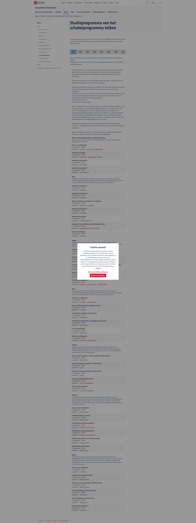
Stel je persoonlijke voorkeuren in (98, 272)
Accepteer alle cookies (98, 275)
